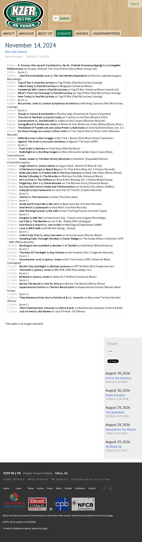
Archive (40, 488)
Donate (68, 488)
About (59, 488)
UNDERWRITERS (106, 33)
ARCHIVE (26, 33)
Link (110, 351)
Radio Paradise (115, 395)
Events (50, 488)
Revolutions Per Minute (121, 429)
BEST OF (45, 33)
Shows (31, 488)
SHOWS (82, 33)
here (111, 515)
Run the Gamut (16, 51)
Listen (64, 18)
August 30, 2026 (118, 373)
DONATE (64, 33)
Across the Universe (118, 378)
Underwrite (80, 488)
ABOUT (9, 33)
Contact (92, 488)
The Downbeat (115, 412)
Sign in (135, 4)
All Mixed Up (114, 447)
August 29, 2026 (118, 407)
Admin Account (14, 56)
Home (6, 488)
